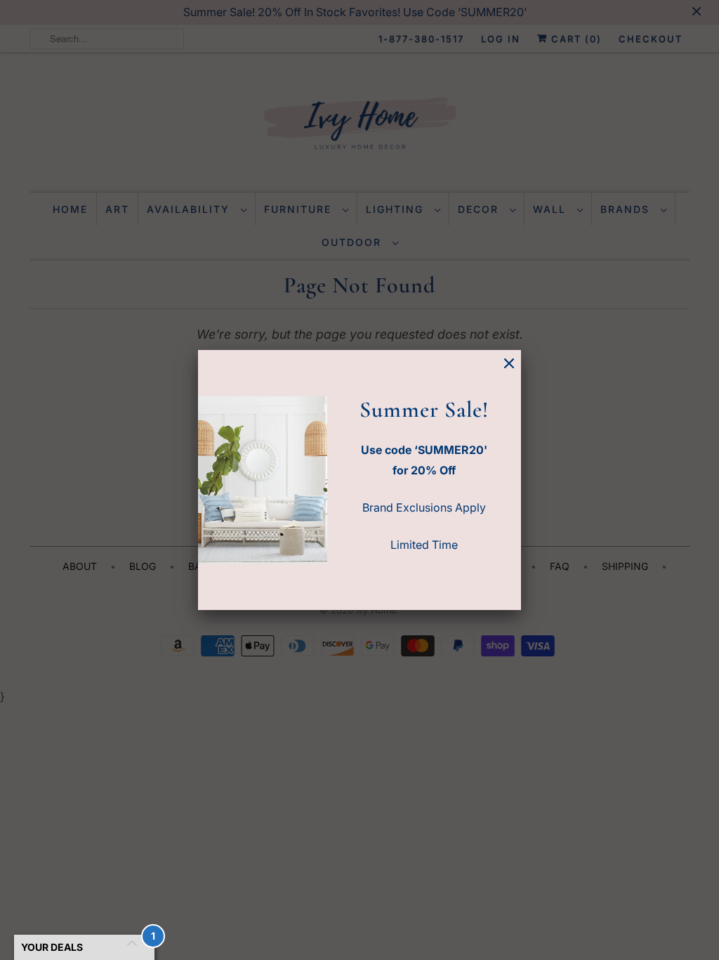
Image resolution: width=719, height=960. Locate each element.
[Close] (509, 363)
